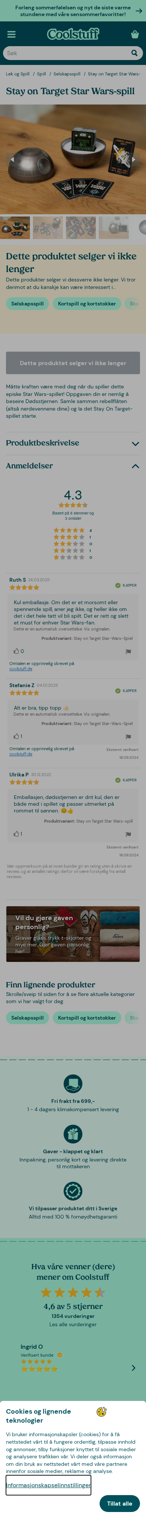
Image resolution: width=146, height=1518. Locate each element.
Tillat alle (120, 1503)
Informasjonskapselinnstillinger (48, 1485)
